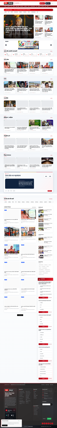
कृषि (45, 6)
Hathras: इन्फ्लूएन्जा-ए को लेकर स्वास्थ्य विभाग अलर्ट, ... (11, 306)
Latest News (51, 384)
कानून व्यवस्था (41, 353)
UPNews (48, 266)
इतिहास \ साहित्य (17, 6)
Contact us (44, 418)
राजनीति (14, 6)
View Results (50, 297)
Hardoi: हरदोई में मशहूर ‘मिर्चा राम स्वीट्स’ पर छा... (48, 210)
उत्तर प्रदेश (9, 6)
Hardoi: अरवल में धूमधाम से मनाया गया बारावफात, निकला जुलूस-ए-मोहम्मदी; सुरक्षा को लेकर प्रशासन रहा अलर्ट (22, 146)
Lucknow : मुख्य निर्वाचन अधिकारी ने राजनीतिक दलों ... (48, 255)
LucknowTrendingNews (41, 271)
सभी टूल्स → (51, 51)
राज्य (11, 6)
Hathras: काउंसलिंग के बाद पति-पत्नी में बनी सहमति (27, 289)
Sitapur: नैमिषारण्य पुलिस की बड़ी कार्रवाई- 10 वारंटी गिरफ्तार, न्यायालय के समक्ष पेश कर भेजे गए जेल (27, 9)
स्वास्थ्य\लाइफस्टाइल (33, 6)
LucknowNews (43, 266)
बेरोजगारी (41, 349)
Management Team (22, 392)
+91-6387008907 (46, 393)
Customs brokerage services (22, 403)
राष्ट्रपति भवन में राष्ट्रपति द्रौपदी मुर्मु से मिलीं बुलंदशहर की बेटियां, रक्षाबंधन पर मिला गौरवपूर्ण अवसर (34, 70)
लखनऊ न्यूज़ (46, 20)
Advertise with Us (49, 0)
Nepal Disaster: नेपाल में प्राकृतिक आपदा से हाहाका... (48, 215)
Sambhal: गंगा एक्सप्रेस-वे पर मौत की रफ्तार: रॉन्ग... (48, 237)
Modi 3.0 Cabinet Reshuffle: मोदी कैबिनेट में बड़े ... (47, 219)
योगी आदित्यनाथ (42, 332)
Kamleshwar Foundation (27, 397)
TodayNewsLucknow (47, 269)
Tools (5, 6)
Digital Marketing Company (28, 401)
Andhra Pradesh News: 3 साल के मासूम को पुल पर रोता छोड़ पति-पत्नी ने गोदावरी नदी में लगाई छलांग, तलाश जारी (35, 89)
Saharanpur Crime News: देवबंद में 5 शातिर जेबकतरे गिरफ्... (11, 272)
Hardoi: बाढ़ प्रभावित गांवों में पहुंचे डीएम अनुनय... (48, 228)
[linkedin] (48, 423)
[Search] (52, 3)
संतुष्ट (40, 319)
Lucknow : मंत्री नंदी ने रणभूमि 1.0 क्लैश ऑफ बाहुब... (48, 251)
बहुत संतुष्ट (41, 317)
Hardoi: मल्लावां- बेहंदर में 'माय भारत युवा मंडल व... (48, 246)
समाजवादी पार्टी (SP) (42, 369)
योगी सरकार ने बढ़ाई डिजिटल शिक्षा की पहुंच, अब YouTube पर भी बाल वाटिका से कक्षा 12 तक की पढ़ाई (35, 166)
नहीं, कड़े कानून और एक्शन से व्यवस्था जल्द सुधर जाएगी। (45, 289)
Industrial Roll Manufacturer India (22, 401)
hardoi (39, 266)
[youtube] (50, 423)
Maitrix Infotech (30, 426)
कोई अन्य (41, 341)
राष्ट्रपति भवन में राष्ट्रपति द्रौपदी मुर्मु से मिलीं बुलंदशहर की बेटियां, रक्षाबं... (39, 34)
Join (51, 404)
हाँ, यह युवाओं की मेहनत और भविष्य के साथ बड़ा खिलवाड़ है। (45, 286)
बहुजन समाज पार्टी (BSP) (43, 371)
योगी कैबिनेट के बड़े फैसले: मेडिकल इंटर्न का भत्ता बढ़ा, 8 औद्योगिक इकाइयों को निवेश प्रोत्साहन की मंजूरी (47, 166)
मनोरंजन (29, 6)
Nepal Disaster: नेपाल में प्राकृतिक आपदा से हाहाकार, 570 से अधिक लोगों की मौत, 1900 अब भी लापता (9, 89)
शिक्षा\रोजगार (21, 6)
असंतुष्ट (41, 321)
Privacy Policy (35, 409)
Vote (43, 297)
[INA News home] (8, 3)
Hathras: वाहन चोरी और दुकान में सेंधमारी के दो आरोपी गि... (28, 307)
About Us (45, 0)
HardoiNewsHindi (48, 271)
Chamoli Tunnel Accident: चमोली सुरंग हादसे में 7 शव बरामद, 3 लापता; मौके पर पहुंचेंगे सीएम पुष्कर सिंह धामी (25, 183)
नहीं (40, 307)
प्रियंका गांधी (41, 339)
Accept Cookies (5, 425)
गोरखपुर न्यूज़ (46, 32)
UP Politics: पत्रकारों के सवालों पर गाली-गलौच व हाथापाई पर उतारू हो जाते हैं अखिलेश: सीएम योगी (35, 109)
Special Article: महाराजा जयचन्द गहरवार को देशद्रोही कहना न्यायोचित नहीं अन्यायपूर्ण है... (35, 128)
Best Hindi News (22, 396)
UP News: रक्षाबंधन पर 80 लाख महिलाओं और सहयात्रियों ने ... (11, 237)
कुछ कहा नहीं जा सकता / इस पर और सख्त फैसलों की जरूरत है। (46, 294)
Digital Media (27, 395)
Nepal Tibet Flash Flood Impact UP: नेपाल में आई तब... (48, 223)
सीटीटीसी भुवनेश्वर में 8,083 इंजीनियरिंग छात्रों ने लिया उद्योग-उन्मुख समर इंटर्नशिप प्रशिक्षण (10, 166)
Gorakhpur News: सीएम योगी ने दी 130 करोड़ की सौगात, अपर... (11, 255)
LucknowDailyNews (41, 269)
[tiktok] (52, 423)
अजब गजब (42, 6)
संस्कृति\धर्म (25, 6)
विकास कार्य (41, 358)
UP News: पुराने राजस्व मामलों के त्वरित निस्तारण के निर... (27, 255)
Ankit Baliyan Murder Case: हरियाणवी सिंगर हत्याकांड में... (10, 289)
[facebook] (42, 423)
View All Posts (34, 207)
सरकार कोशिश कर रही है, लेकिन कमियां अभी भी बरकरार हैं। (45, 292)
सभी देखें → (51, 59)
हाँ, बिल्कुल (41, 302)
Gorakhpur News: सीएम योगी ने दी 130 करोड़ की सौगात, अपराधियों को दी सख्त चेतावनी (47, 70)
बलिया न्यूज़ (36, 20)
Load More (19, 315)
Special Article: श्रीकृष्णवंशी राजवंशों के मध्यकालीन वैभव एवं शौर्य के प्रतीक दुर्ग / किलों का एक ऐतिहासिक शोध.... (22, 128)
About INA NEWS (22, 391)
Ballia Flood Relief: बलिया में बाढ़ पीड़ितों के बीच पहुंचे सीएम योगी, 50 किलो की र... (39, 22)
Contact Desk (47, 384)
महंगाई (41, 351)
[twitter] (44, 423)
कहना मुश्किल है (42, 309)
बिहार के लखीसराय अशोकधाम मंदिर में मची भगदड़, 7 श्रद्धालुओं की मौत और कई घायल (47, 146)
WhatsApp (49, 418)
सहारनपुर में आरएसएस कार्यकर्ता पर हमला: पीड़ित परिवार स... (28, 272)
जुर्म (36, 6)
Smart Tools (43, 384)
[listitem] (8, 54)
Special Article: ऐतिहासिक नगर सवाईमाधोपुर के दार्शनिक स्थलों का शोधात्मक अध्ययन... (46, 128)
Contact (52, 0)
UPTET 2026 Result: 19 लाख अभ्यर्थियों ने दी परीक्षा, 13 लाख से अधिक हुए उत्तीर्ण (22, 166)
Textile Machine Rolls (28, 399)
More (47, 6)
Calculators (21, 395)
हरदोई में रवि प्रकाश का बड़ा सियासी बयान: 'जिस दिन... (48, 242)
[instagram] (46, 423)
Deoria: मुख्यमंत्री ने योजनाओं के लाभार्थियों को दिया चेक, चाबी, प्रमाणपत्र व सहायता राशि (22, 109)
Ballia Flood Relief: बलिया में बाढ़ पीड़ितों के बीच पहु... (28, 219)
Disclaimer (35, 410)
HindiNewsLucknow (41, 274)
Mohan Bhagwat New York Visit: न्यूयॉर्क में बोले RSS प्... (11, 220)
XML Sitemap (35, 414)
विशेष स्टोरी (39, 6)
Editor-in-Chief (28, 391)
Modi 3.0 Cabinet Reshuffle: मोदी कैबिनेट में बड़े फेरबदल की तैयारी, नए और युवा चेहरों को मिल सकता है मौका (47, 109)
